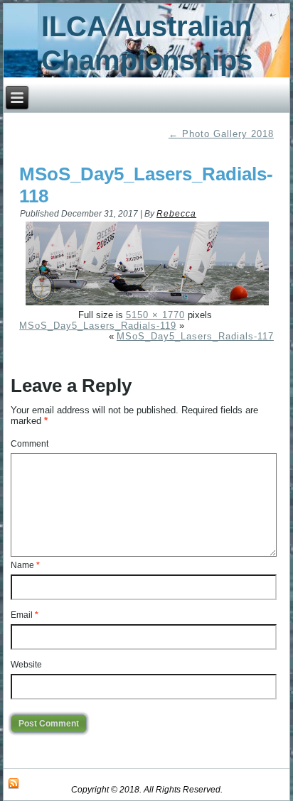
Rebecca (176, 214)
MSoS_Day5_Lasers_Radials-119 (97, 325)
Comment (29, 444)
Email (24, 615)
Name (25, 565)
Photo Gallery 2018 (221, 134)
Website (26, 665)
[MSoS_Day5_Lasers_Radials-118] (147, 304)
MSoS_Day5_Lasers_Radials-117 (195, 336)
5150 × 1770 (155, 315)
